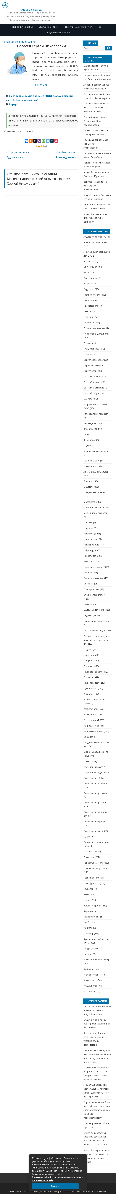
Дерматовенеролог (94, 359)
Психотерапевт (91, 682)
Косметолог (90, 466)
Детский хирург (91, 393)
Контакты (71, 1191)
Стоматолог (90, 778)
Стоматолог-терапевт (95, 821)
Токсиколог (89, 857)
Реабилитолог (91, 708)
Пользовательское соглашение (92, 1191)
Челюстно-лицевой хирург (97, 959)
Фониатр (88, 927)
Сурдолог (88, 836)
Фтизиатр (88, 933)
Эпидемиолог (90, 985)
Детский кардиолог (93, 376)
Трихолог (88, 888)
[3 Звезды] (41, 146)
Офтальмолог (91, 604)
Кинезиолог (90, 439)
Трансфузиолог (91, 883)
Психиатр (88, 666)
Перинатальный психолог (97, 621)
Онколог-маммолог (94, 578)
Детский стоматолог (94, 387)
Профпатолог (91, 660)
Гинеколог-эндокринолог (96, 333)
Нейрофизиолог (92, 544)
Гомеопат (89, 354)
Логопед (88, 481)
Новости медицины (22, 27)
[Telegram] (48, 141)
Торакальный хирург (94, 862)
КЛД (86, 445)
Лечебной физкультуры (96, 471)
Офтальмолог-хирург (94, 609)
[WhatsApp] (43, 141)
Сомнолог (89, 761)
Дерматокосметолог (94, 365)
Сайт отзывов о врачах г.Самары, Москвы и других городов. (36, 1191)
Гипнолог (88, 343)
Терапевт (88, 851)
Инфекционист (91, 423)
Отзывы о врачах (31, 9)
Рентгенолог (90, 720)
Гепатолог (89, 316)
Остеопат (89, 583)
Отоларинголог (92, 589)
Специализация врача (57, 32)
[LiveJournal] (52, 141)
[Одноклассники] (31, 141)
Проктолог (89, 655)
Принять (55, 1186)
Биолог (87, 272)
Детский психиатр (93, 382)
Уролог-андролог (92, 905)
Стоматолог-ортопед (95, 802)
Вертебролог (90, 278)
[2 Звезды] (39, 146)
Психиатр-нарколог (93, 671)
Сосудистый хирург (93, 766)
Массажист (89, 501)
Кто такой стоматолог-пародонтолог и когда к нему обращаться (97, 1010)
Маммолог (89, 486)
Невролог (88, 533)
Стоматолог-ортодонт (95, 793)
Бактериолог (90, 266)
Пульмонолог (90, 688)
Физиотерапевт (92, 916)
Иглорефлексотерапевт (96, 413)
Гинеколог (89, 322)
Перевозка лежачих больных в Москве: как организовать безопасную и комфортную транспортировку (97, 1110)
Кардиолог (89, 428)
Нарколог (88, 528)
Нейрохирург (90, 550)
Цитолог (88, 954)
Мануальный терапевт (95, 492)
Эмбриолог (89, 969)
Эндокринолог (91, 974)
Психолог (88, 677)
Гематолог (89, 300)
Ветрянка (88, 283)
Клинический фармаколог (97, 451)
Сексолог (88, 736)
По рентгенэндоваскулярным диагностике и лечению (97, 640)
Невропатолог (91, 539)
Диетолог (88, 398)
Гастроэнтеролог (93, 294)
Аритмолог (89, 261)
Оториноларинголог (94, 594)
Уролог (87, 900)
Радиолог (88, 693)
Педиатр (88, 615)
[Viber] (39, 141)
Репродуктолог (91, 725)
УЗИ (86, 894)
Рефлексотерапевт (93, 731)
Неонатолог (90, 555)
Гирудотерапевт (92, 348)
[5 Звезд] (46, 146)
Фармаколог (90, 911)
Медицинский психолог (95, 512)
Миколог (88, 522)
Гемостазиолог (91, 305)
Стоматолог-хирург (94, 831)
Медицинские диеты (49, 27)
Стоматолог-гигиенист (95, 783)
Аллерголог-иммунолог (96, 242)
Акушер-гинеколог (93, 236)
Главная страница (15, 41)
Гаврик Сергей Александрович (96, 185)
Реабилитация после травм (79, 27)
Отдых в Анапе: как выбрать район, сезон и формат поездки (97, 1023)
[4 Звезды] (44, 146)
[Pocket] (56, 141)
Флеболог (89, 922)
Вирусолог (89, 289)
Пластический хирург (94, 630)
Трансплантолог (92, 877)
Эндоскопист (90, 980)
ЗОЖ (101, 27)
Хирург (32, 41)
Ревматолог (90, 714)
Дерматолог (90, 370)
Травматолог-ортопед (95, 868)
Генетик (88, 311)
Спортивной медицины (95, 772)
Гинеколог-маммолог (95, 328)
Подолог (88, 649)
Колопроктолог (92, 460)
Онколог (88, 572)
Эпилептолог (90, 991)
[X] (35, 141)
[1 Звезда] (36, 146)
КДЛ (86, 434)
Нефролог (89, 561)
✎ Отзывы (41, 85)
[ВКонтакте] (26, 141)
